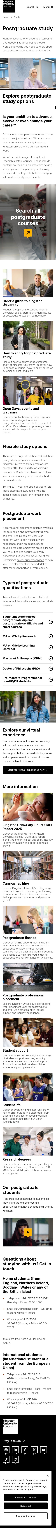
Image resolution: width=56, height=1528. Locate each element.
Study (17, 17)
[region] (25, 1498)
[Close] (47, 1475)
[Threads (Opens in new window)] (15, 1459)
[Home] (9, 6)
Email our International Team (23, 1388)
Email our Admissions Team (22, 1308)
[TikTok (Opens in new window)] (6, 1459)
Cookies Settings (26, 1516)
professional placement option (22, 527)
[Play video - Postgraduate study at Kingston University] (28, 1232)
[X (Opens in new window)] (34, 1449)
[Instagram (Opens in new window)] (6, 1449)
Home (6, 17)
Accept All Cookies (25, 1497)
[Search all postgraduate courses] (28, 232)
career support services (30, 560)
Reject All (25, 1506)
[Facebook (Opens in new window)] (24, 1449)
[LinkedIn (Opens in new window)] (15, 1449)
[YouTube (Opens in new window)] (43, 1449)
